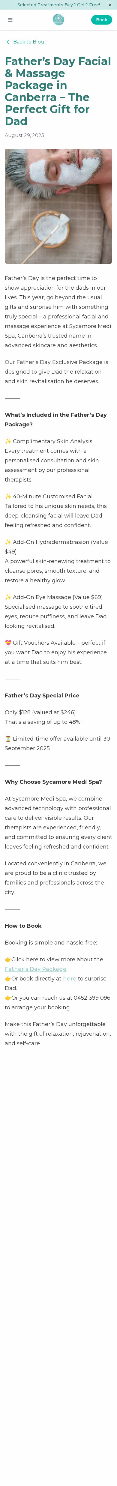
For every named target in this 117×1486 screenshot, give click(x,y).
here (69, 978)
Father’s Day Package (36, 969)
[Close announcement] (110, 4)
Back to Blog (28, 42)
